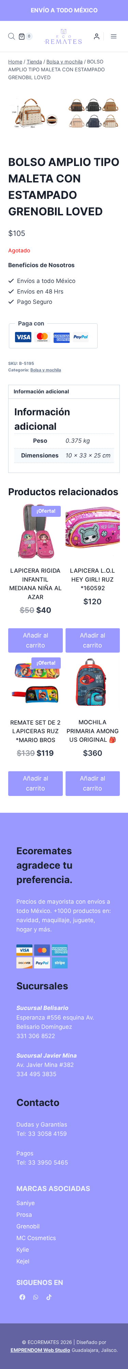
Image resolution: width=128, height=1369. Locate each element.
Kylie (22, 1249)
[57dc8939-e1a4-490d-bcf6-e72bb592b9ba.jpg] (34, 114)
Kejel (22, 1261)
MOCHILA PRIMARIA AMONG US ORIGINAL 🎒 (93, 731)
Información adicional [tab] (41, 391)
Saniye (25, 1203)
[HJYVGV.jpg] (94, 114)
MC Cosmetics (36, 1238)
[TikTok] (49, 1297)
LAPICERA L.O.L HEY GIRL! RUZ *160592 (92, 579)
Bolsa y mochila (45, 369)
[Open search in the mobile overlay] (11, 36)
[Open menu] (113, 36)
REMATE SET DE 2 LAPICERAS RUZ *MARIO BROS (35, 731)
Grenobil (28, 1226)
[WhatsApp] (35, 1297)
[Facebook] (22, 1297)
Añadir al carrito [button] (35, 640)
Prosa (24, 1214)
